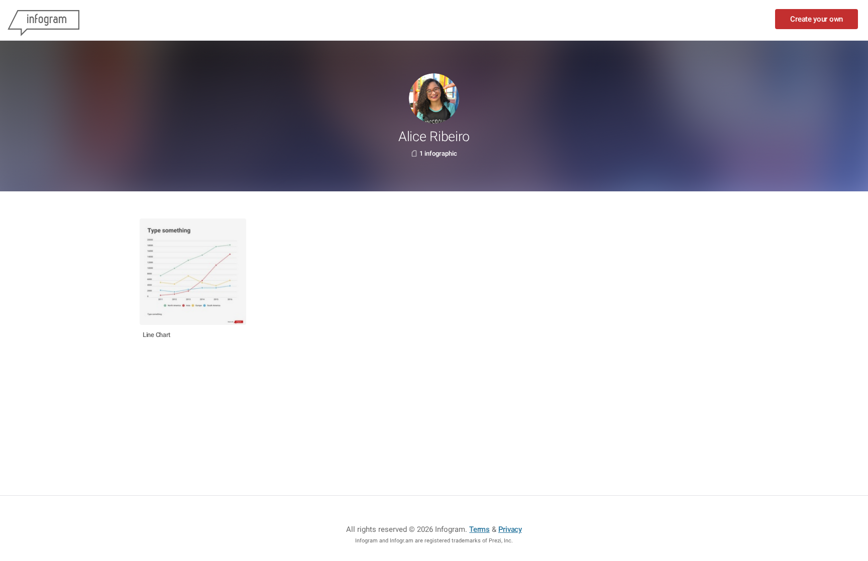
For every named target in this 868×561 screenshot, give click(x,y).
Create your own (816, 19)
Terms (479, 529)
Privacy (510, 529)
